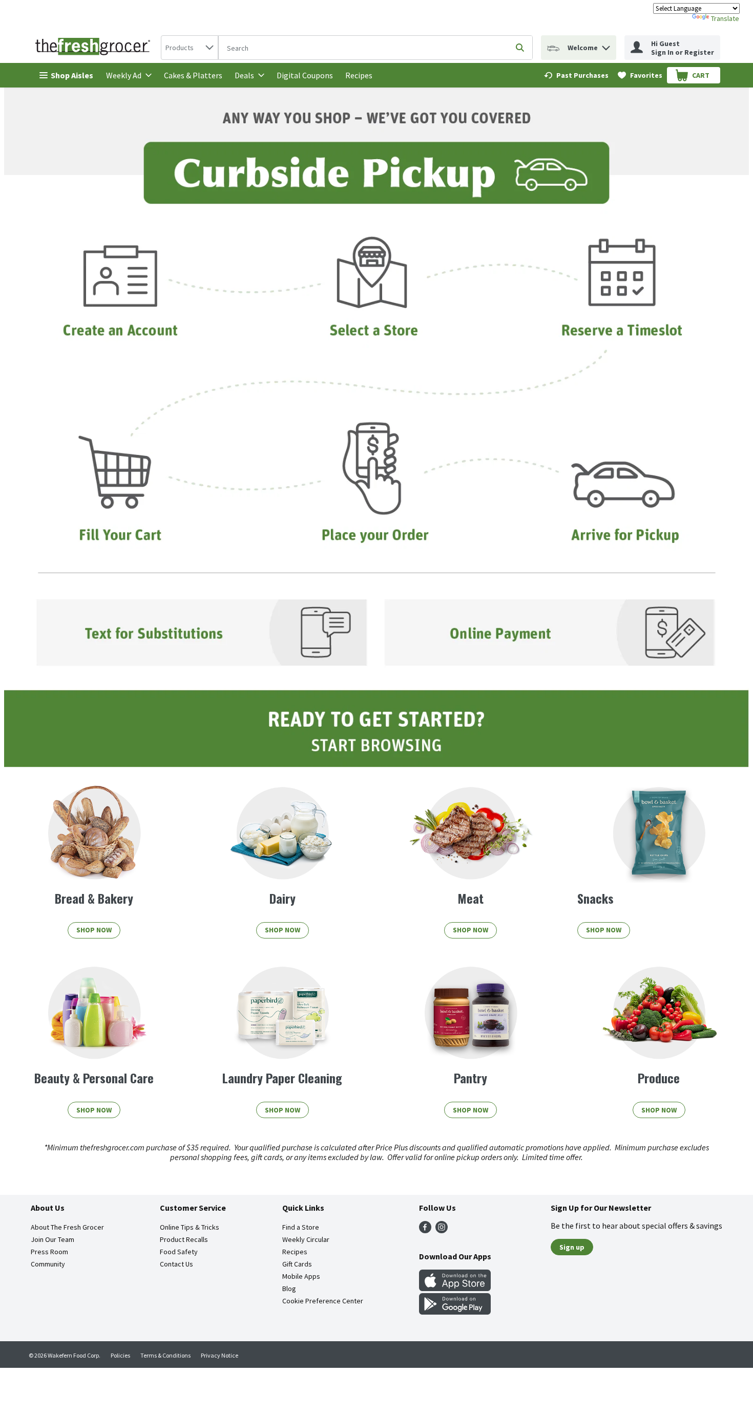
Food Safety (179, 1251)
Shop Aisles (72, 75)
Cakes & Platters (193, 75)
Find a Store (300, 1227)
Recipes (358, 75)
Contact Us (176, 1264)
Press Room (49, 1251)
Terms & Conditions (165, 1355)
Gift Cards (297, 1264)
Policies (120, 1355)
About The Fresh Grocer (67, 1227)
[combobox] (189, 47)
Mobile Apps (301, 1276)
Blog (289, 1288)
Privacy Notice (219, 1355)
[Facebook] (425, 1230)
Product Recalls (184, 1239)
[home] (95, 47)
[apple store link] (455, 1288)
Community (48, 1264)
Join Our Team (52, 1239)
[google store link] (455, 1311)
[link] (576, 75)
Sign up (571, 1247)
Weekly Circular (305, 1239)
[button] (606, 45)
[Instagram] (441, 1230)
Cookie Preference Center (322, 1300)
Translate (725, 18)
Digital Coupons (305, 75)
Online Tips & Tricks (189, 1227)
